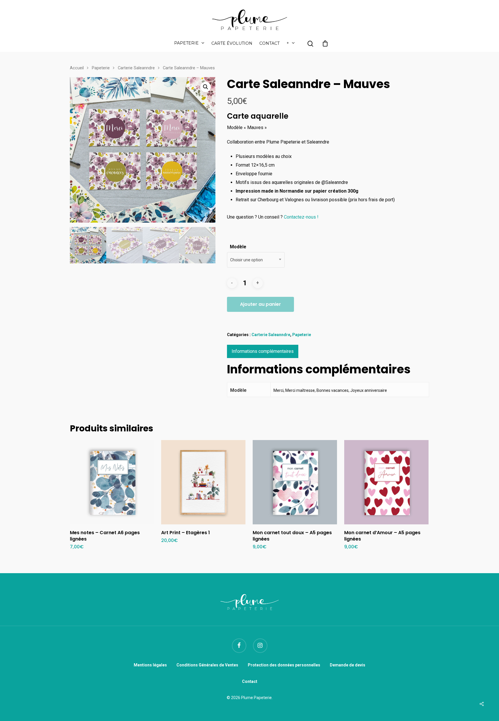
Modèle (238, 246)
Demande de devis (347, 665)
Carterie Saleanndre (136, 67)
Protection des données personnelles (284, 665)
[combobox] (256, 260)
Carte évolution (231, 43)
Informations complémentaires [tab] (263, 351)
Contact (269, 43)
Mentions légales (150, 665)
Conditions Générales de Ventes (207, 665)
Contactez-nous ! (301, 217)
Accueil (77, 67)
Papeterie (186, 43)
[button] (205, 87)
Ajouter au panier (260, 304)
